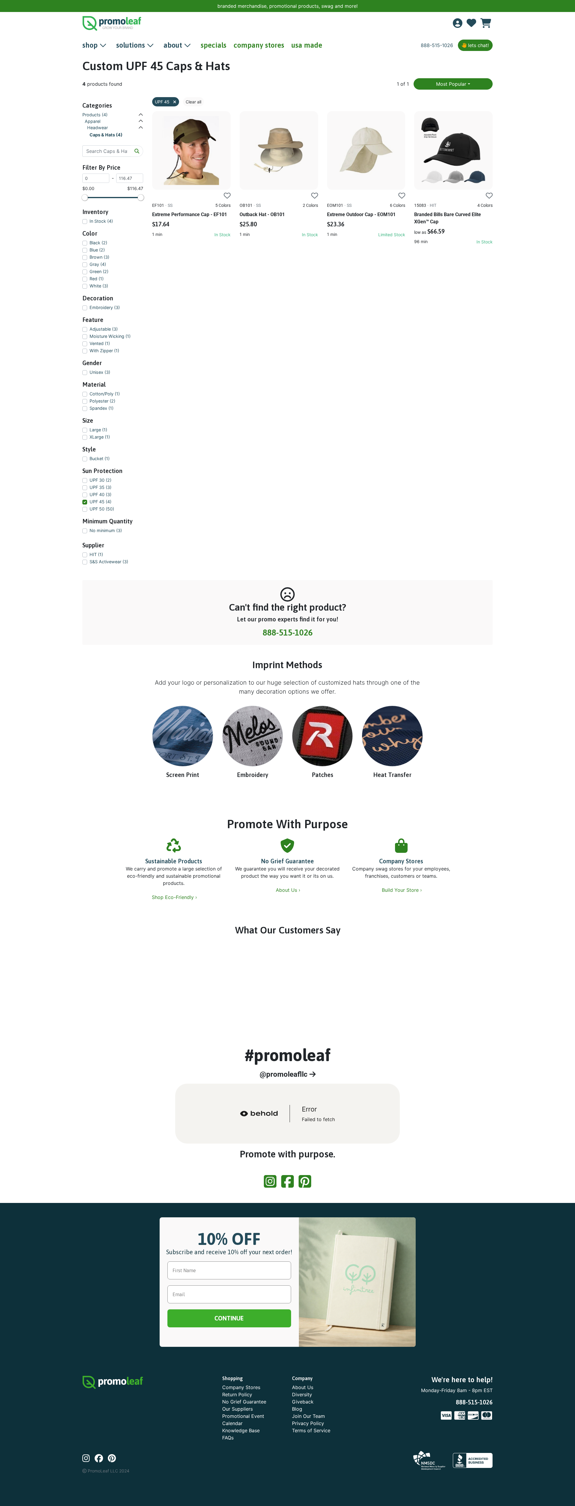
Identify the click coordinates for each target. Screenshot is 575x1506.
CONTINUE (287, 790)
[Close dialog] (563, 9)
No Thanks (287, 808)
